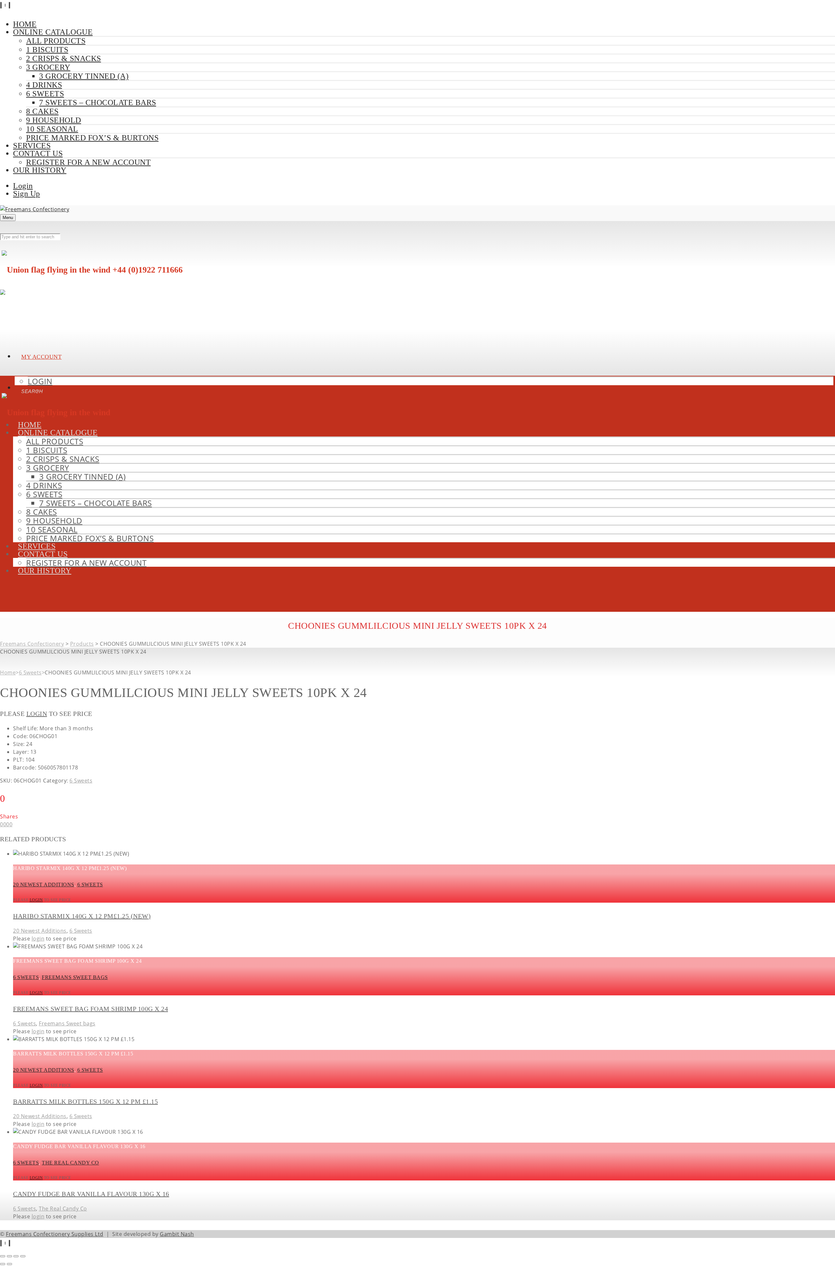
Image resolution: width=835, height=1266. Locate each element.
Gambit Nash (177, 1234)
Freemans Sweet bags (75, 977)
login (36, 713)
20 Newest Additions (43, 884)
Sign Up (26, 193)
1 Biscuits (47, 49)
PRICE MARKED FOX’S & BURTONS (92, 138)
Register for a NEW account (88, 162)
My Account (41, 357)
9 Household (53, 120)
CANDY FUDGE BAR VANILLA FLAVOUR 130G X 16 (91, 1193)
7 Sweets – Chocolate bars (97, 102)
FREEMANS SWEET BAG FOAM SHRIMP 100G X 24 (90, 1008)
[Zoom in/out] (2, 1256)
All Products (55, 41)
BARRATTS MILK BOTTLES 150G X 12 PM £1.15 (85, 1101)
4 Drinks (44, 85)
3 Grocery (48, 67)
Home (8, 672)
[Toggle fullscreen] (9, 1256)
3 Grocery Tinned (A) (84, 76)
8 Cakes (42, 111)
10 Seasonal (52, 129)
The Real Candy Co (70, 1162)
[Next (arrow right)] (9, 1264)
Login (23, 186)
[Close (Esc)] (22, 1256)
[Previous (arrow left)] (2, 1264)
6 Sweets (45, 93)
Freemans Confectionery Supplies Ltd (54, 1234)
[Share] (16, 1256)
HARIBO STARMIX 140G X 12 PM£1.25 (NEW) (82, 916)
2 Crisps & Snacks (63, 58)
